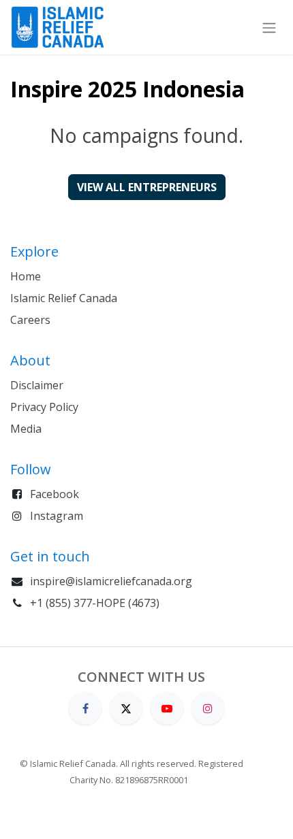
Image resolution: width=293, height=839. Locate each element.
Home (25, 276)
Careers (30, 319)
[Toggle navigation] (269, 27)
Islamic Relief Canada (63, 298)
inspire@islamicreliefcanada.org (111, 581)
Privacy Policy (44, 406)
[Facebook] (85, 707)
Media (26, 428)
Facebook (54, 494)
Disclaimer (36, 385)
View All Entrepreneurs (147, 187)
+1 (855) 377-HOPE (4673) (94, 602)
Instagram (56, 515)
